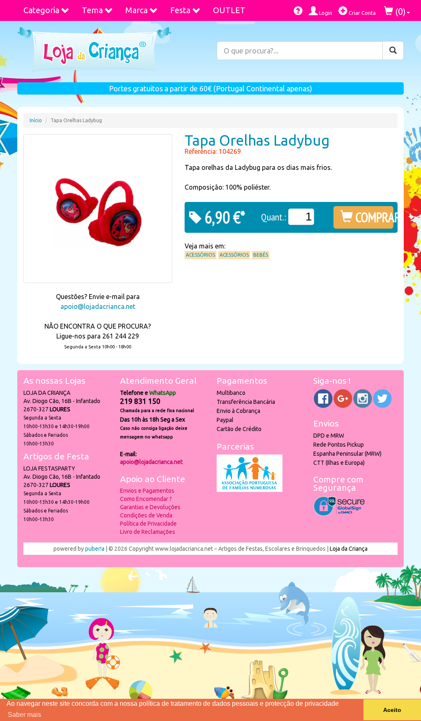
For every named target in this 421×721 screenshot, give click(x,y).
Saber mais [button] (24, 714)
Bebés (260, 254)
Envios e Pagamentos (147, 490)
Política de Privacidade (148, 523)
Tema (92, 10)
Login (325, 13)
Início (36, 120)
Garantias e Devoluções (150, 507)
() (399, 11)
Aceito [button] (392, 710)
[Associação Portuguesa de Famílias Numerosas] (249, 490)
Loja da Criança (349, 548)
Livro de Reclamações (147, 532)
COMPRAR (373, 217)
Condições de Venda (146, 515)
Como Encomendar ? (146, 499)
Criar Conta (361, 13)
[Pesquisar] (393, 50)
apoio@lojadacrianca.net (97, 306)
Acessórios (200, 254)
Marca (136, 10)
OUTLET (229, 10)
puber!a (94, 548)
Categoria (41, 10)
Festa (180, 10)
